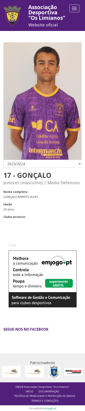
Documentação (49, 391)
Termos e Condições (45, 400)
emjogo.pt (50, 408)
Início (29, 391)
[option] (43, 284)
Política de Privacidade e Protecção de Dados (45, 396)
